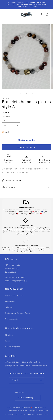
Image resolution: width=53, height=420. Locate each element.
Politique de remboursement (17, 411)
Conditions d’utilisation (15, 414)
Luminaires (9, 341)
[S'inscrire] (41, 380)
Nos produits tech (12, 347)
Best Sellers (10, 301)
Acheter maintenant (26, 147)
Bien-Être (9, 335)
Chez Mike (15, 407)
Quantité (5, 120)
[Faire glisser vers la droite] (32, 93)
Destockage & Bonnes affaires (17, 313)
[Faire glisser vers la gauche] (21, 93)
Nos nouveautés (12, 319)
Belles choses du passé (14, 296)
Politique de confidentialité (38, 411)
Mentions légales (42, 414)
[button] (5, 14)
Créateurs (9, 307)
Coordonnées (30, 414)
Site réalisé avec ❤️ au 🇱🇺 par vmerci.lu (32, 407)
